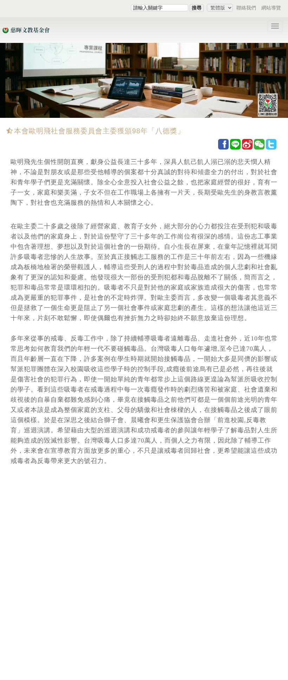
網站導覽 (271, 8)
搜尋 (197, 8)
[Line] (235, 144)
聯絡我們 (246, 8)
